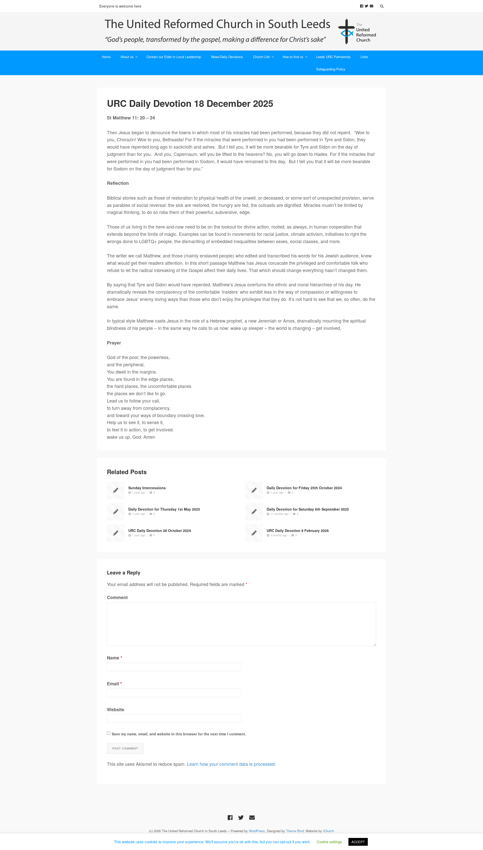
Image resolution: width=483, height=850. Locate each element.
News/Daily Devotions (227, 56)
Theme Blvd (295, 830)
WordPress (257, 830)
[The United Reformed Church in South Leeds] (241, 31)
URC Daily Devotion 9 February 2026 (298, 530)
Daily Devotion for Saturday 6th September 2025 (308, 508)
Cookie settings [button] (329, 841)
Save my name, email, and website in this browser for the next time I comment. (179, 734)
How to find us (293, 56)
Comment (117, 597)
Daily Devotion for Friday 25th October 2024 (304, 487)
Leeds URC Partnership (333, 56)
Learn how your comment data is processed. (231, 763)
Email (114, 683)
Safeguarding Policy (330, 69)
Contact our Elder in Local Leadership (173, 56)
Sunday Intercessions (147, 487)
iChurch (328, 830)
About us (127, 56)
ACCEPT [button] (358, 841)
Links (364, 56)
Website (115, 709)
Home (106, 56)
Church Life (261, 56)
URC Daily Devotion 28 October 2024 (159, 530)
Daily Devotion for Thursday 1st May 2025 (164, 508)
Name (114, 657)
